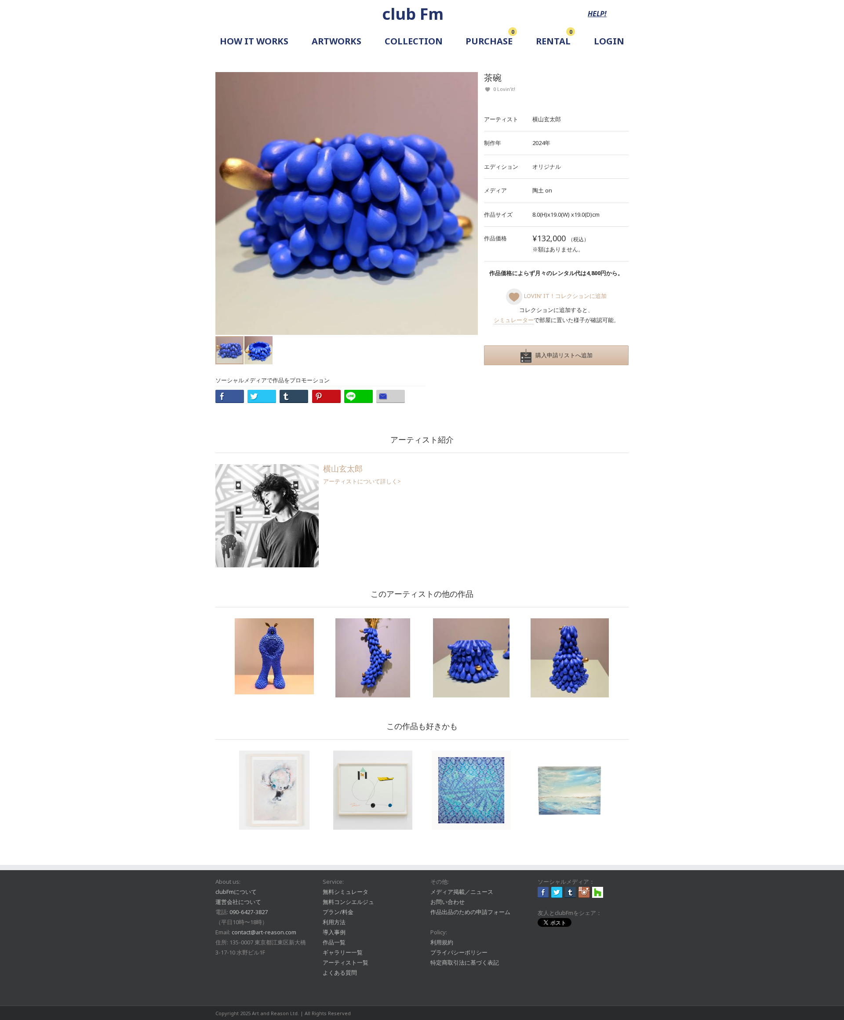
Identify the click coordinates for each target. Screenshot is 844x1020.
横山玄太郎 (546, 119)
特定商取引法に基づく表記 (464, 962)
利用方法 (334, 922)
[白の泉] (274, 790)
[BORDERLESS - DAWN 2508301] (569, 790)
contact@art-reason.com (264, 932)
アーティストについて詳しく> (362, 481)
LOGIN (609, 41)
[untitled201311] (471, 790)
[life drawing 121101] (372, 790)
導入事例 (334, 932)
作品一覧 (334, 942)
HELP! (597, 13)
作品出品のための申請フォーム (470, 912)
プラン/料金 (338, 912)
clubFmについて (236, 892)
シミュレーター (514, 320)
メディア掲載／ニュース (461, 892)
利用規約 (441, 942)
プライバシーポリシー (458, 952)
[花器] (372, 657)
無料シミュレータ (345, 892)
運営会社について (238, 902)
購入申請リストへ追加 (562, 355)
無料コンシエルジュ (348, 902)
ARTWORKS (336, 41)
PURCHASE (489, 41)
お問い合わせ (447, 902)
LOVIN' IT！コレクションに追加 (565, 296)
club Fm (413, 14)
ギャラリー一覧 (343, 952)
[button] (470, 203)
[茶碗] (471, 657)
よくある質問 (340, 972)
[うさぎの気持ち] (274, 656)
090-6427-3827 (248, 912)
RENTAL (553, 41)
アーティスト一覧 (345, 962)
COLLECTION (414, 41)
